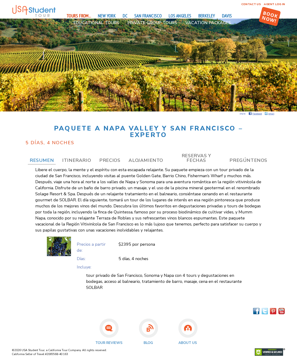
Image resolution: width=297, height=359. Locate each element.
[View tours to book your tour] (270, 16)
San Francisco (148, 16)
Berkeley (206, 16)
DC (125, 16)
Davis (227, 16)
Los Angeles (180, 16)
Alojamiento (146, 160)
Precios (109, 160)
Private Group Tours (152, 23)
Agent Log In (274, 4)
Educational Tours (96, 23)
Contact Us (251, 4)
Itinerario (76, 160)
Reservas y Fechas (196, 158)
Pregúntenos (248, 160)
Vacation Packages (208, 23)
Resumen (42, 160)
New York (107, 16)
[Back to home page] (34, 16)
